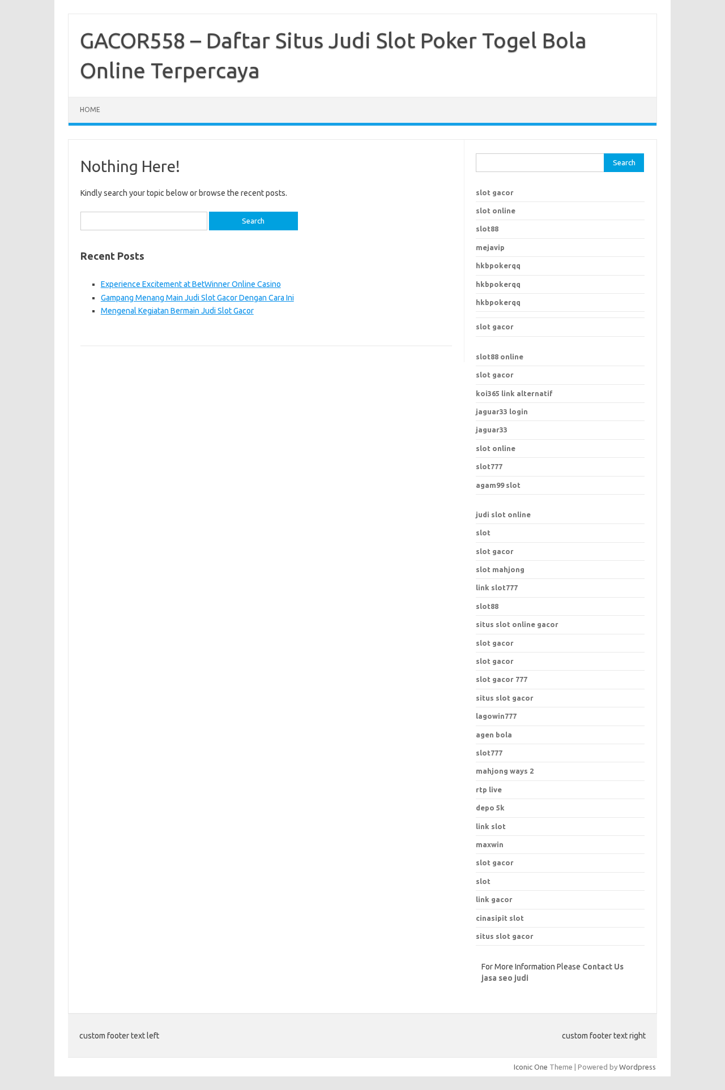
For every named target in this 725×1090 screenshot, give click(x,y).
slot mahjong (500, 569)
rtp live (489, 789)
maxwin (490, 844)
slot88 (487, 229)
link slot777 (497, 587)
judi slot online (503, 514)
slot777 (489, 466)
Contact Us (603, 966)
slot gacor (495, 192)
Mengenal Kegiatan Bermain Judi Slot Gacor (177, 310)
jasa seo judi (504, 977)
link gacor (494, 899)
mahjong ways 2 (505, 771)
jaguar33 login (502, 411)
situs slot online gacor (517, 624)
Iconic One (531, 1067)
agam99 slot (498, 485)
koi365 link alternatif (514, 393)
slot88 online (499, 357)
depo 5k (490, 808)
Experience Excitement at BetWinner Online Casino (191, 284)
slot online (495, 210)
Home (90, 109)
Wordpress (637, 1067)
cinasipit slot (500, 918)
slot (483, 533)
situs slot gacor (505, 698)
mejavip (490, 247)
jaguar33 (492, 430)
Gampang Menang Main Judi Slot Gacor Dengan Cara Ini (197, 297)
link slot (491, 826)
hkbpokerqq (498, 265)
